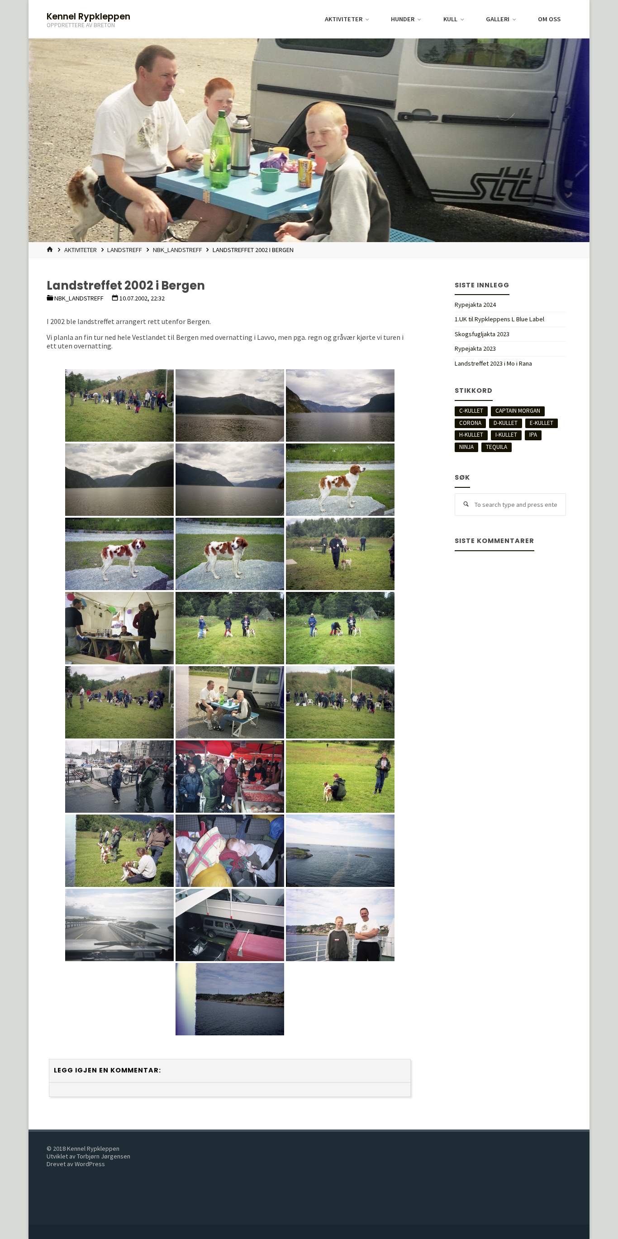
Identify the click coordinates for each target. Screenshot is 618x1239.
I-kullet (506, 434)
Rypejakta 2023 (475, 348)
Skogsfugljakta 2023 (482, 334)
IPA (533, 434)
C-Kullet (471, 411)
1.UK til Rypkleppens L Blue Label (499, 319)
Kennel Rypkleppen (88, 16)
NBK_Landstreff (177, 250)
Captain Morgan (517, 411)
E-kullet (541, 423)
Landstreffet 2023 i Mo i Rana (493, 363)
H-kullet (471, 434)
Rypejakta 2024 (475, 304)
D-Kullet (506, 423)
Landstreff (124, 250)
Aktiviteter (80, 250)
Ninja (466, 447)
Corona (470, 423)
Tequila (496, 447)
